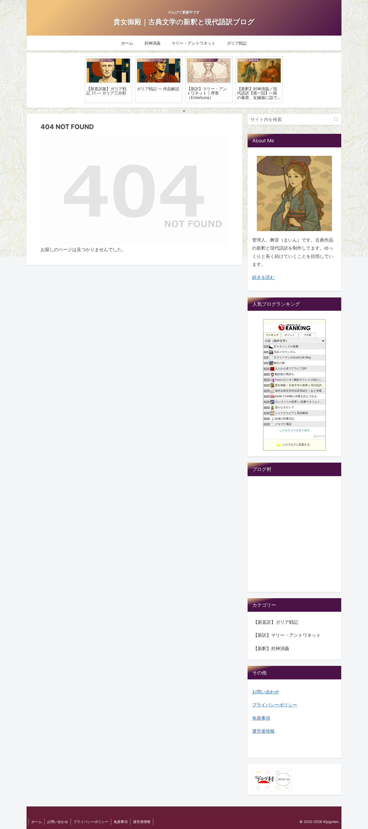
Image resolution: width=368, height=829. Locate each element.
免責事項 (261, 717)
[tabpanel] (108, 79)
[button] (336, 119)
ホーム (36, 821)
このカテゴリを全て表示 (294, 430)
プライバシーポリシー (274, 704)
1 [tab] (184, 111)
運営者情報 (263, 731)
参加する (319, 436)
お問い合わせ (265, 691)
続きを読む (263, 277)
